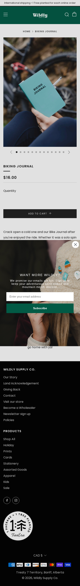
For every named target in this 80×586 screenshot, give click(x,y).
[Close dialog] (75, 244)
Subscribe (40, 308)
